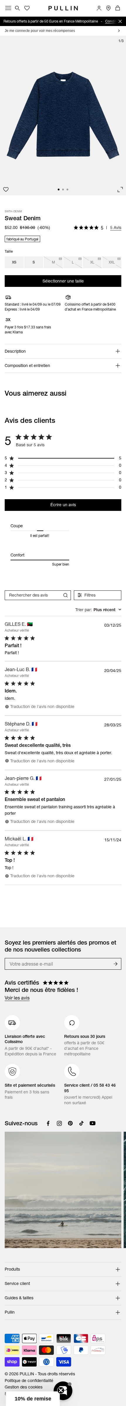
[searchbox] (32, 595)
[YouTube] (92, 1123)
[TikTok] (81, 1123)
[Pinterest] (70, 1123)
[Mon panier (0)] (117, 8)
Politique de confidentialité (29, 1380)
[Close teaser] (60, 1390)
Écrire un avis (63, 504)
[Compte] (99, 8)
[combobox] (98, 609)
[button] (33, 1398)
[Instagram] (59, 1123)
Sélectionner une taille (63, 281)
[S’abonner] (115, 964)
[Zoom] (120, 189)
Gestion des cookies (23, 1387)
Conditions (114, 21)
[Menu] (8, 8)
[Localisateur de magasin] (108, 8)
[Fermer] (120, 21)
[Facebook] (48, 1123)
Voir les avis (17, 998)
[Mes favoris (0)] (26, 8)
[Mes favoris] (5, 189)
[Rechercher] (17, 8)
